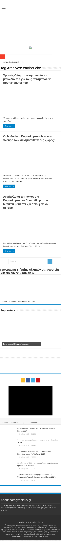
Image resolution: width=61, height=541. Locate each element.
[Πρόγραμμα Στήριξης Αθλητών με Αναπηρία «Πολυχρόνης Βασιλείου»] (30, 288)
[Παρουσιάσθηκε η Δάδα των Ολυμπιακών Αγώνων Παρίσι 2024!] (9, 432)
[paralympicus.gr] (30, 22)
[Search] (50, 261)
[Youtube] (38, 380)
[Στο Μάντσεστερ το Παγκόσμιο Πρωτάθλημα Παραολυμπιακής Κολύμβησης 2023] (9, 455)
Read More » (9, 126)
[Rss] (23, 380)
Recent (5, 422)
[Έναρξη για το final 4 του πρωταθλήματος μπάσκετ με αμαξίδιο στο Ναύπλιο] (9, 466)
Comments (33, 422)
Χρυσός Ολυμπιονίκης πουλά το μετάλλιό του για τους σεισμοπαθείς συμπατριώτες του (27, 79)
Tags (23, 422)
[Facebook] (28, 380)
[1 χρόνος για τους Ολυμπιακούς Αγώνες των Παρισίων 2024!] (9, 443)
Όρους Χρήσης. (43, 536)
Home (4, 62)
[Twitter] (33, 380)
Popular (14, 422)
